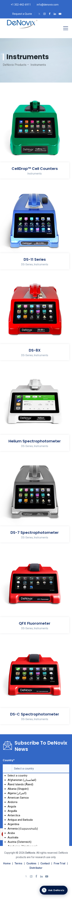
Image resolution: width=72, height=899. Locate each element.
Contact (45, 863)
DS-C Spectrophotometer (34, 714)
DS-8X (35, 350)
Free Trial (59, 863)
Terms (18, 863)
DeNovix (30, 852)
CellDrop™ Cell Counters (35, 168)
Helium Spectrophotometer (34, 441)
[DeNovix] (22, 23)
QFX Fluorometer (34, 623)
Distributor (36, 867)
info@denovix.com (48, 4)
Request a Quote (22, 13)
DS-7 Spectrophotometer (35, 532)
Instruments (35, 173)
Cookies (31, 863)
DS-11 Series (35, 259)
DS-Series (27, 264)
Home (7, 863)
